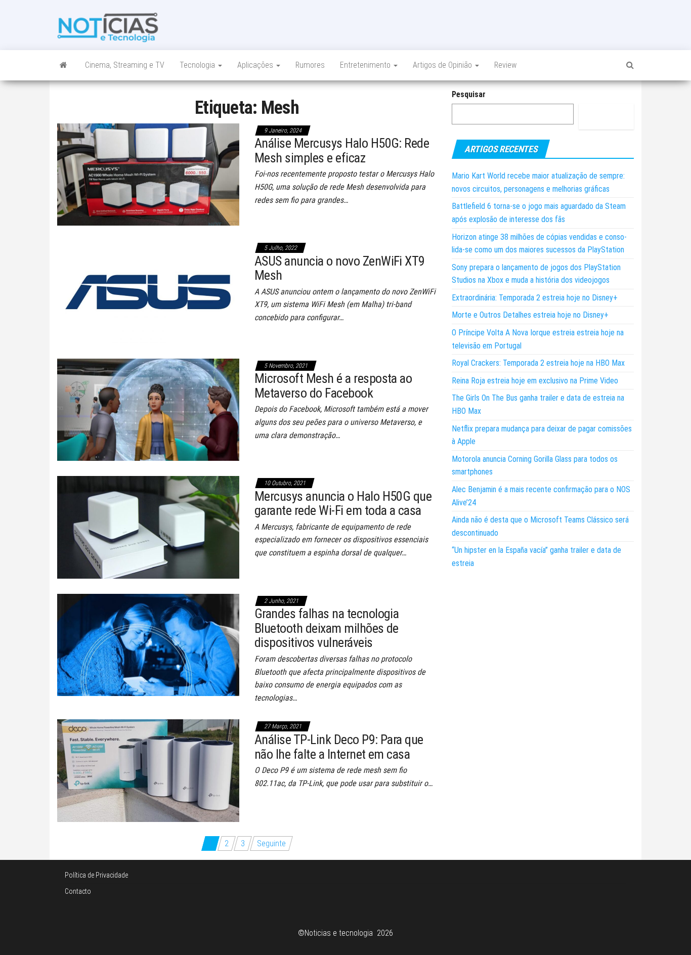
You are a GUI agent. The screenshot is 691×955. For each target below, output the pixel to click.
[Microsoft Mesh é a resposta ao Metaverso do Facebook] (148, 409)
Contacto (78, 891)
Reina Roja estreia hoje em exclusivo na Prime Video (535, 380)
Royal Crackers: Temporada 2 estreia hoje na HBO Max (538, 363)
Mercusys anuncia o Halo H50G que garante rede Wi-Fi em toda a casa (342, 503)
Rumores (310, 65)
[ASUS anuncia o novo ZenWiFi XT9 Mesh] (148, 291)
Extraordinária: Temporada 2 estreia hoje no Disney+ (535, 297)
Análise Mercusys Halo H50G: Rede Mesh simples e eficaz (341, 150)
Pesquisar (469, 94)
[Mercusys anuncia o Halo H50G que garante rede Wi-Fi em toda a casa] (148, 527)
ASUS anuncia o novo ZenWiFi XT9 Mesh (339, 268)
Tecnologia (198, 65)
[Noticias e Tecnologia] (63, 65)
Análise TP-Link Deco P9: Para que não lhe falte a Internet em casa (338, 747)
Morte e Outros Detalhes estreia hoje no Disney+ (530, 315)
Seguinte (271, 843)
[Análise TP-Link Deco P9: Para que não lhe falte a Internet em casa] (148, 770)
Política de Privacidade (96, 875)
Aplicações (256, 65)
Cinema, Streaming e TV (124, 65)
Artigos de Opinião (443, 65)
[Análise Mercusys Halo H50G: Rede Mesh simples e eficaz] (148, 174)
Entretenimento (366, 65)
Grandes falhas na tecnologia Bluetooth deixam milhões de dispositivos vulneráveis (326, 628)
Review (505, 65)
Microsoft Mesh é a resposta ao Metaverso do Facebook (333, 386)
